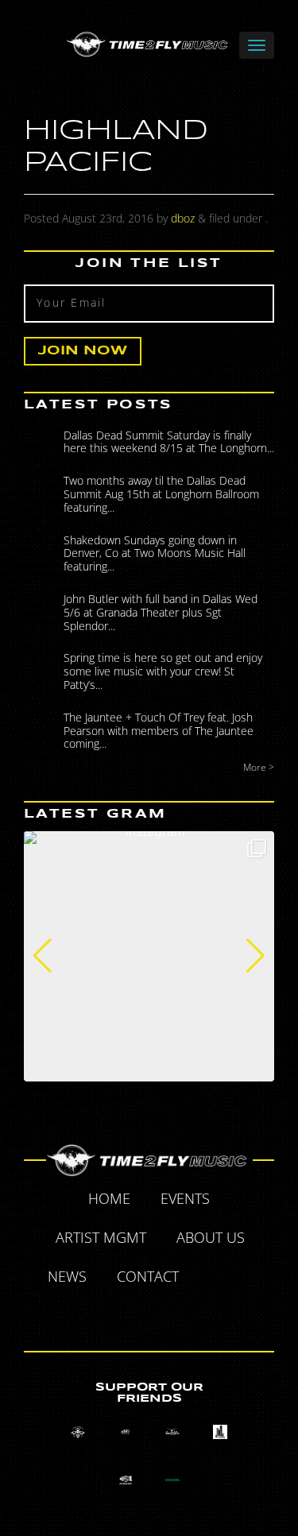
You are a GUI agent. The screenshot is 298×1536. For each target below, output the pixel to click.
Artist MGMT (101, 1237)
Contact (148, 1276)
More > (258, 767)
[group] (149, 956)
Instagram (168, 1314)
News (67, 1276)
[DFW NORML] (173, 1479)
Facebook (212, 1278)
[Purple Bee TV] (77, 1432)
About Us (210, 1237)
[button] (42, 955)
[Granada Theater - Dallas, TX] (220, 1432)
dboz (183, 218)
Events (185, 1198)
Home (109, 1198)
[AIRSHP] (125, 1479)
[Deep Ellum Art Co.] (173, 1432)
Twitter (249, 1278)
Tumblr (132, 1314)
